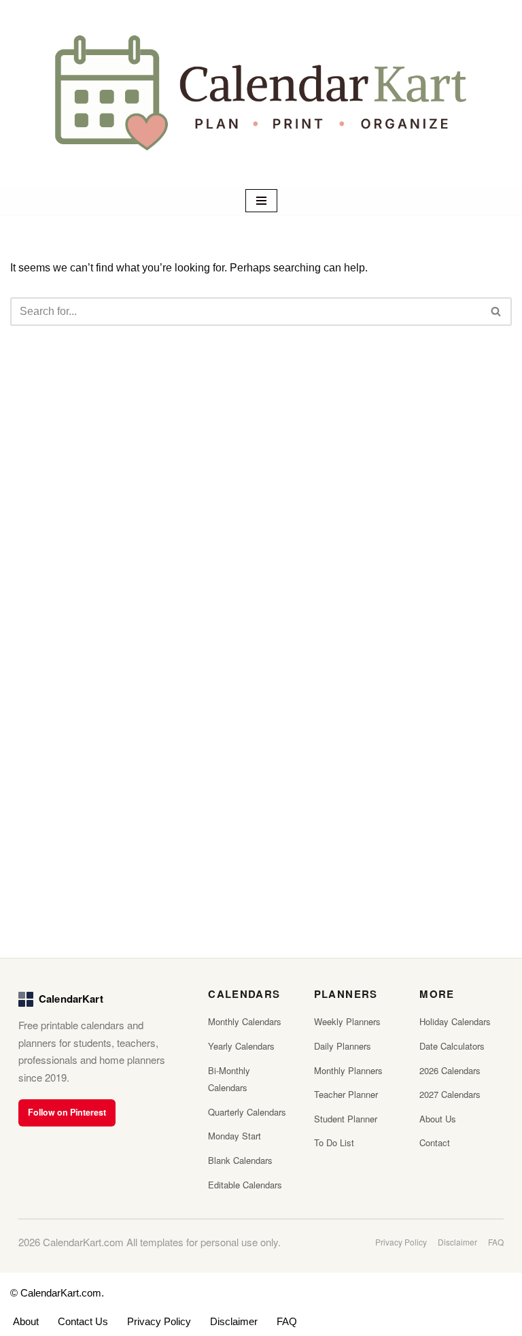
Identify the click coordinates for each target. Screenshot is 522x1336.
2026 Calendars (450, 1070)
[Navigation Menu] (261, 200)
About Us (437, 1118)
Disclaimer (457, 1242)
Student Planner (345, 1118)
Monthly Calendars (244, 1021)
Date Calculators (452, 1045)
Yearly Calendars (241, 1045)
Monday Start (234, 1135)
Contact (434, 1142)
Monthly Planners (348, 1070)
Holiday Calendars (455, 1021)
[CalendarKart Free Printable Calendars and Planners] (261, 93)
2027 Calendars (450, 1094)
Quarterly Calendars (247, 1111)
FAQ (496, 1242)
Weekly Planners (347, 1021)
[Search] (496, 311)
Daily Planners (342, 1045)
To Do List (334, 1142)
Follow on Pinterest (67, 1112)
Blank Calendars (240, 1160)
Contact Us (83, 1321)
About (26, 1321)
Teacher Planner (346, 1094)
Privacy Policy (401, 1242)
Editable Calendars (245, 1184)
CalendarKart (71, 998)
